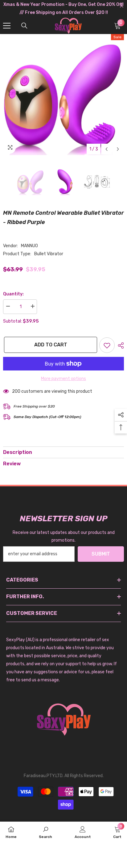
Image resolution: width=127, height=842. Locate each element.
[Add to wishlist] (107, 345)
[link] (45, 832)
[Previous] (106, 149)
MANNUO (29, 245)
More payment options (63, 378)
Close (121, 6)
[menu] (6, 25)
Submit (101, 554)
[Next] (118, 149)
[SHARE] (119, 345)
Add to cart (49, 345)
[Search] (24, 25)
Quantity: (13, 294)
